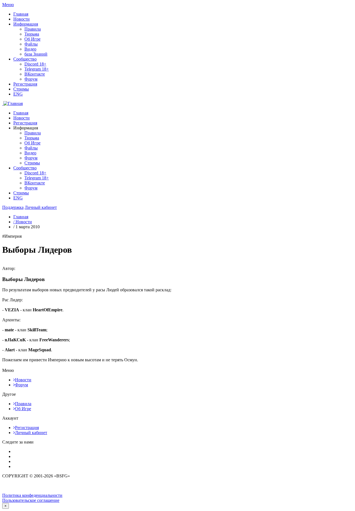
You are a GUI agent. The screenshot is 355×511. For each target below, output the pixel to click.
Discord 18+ (35, 64)
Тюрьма (31, 34)
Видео (30, 49)
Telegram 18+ (36, 69)
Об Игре (32, 39)
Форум (30, 79)
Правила (32, 29)
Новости (21, 19)
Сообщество (25, 59)
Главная (20, 14)
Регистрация (25, 84)
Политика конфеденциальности (32, 495)
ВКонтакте (34, 74)
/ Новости (22, 221)
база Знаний (35, 54)
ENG (18, 94)
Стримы (21, 89)
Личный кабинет (31, 432)
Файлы (31, 44)
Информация (25, 24)
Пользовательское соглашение (30, 500)
